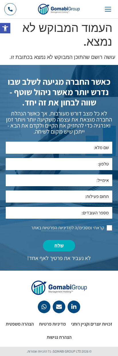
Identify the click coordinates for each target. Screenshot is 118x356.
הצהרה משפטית (20, 324)
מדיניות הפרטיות (56, 228)
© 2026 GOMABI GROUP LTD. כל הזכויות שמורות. (59, 351)
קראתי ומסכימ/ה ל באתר (67, 228)
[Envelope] (59, 307)
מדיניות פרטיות (52, 324)
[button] (5, 28)
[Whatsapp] (44, 307)
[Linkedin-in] (74, 307)
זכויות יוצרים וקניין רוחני (91, 324)
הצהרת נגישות (59, 337)
